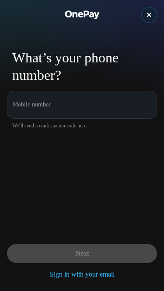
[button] (149, 15)
